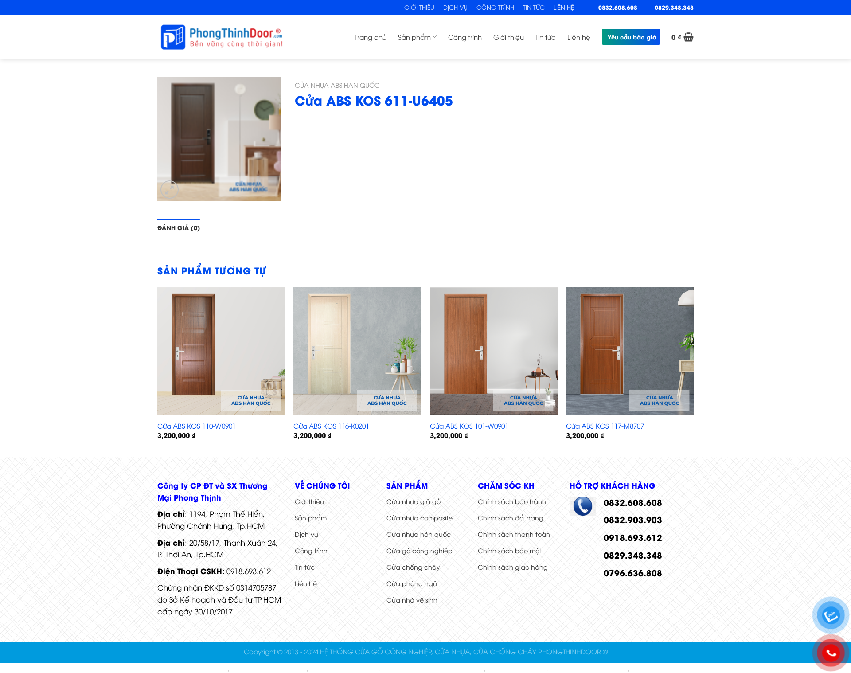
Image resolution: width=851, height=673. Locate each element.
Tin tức (534, 7)
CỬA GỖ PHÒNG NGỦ (661, 669)
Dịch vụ (455, 7)
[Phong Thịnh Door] (221, 36)
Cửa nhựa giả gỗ (413, 501)
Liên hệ (564, 7)
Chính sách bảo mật (510, 550)
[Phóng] (169, 189)
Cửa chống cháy (413, 567)
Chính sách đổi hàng (510, 517)
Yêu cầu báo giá (632, 37)
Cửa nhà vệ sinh (411, 599)
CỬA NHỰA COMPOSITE (194, 669)
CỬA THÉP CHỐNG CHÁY (344, 669)
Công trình (495, 7)
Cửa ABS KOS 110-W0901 (196, 426)
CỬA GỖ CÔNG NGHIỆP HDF (588, 669)
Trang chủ (370, 36)
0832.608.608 (617, 7)
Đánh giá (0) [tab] (178, 227)
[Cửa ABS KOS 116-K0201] (357, 351)
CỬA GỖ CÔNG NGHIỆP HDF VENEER (432, 669)
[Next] (693, 371)
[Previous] (157, 371)
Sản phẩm (414, 36)
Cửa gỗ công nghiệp (419, 550)
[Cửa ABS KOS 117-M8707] (630, 351)
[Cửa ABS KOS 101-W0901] (494, 351)
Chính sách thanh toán (514, 534)
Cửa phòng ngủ (411, 583)
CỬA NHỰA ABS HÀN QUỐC (337, 85)
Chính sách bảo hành (512, 501)
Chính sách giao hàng (513, 567)
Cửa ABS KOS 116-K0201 (331, 426)
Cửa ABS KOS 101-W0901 (469, 426)
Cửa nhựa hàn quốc (418, 534)
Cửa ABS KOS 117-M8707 (605, 426)
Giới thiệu (419, 7)
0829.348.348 (674, 7)
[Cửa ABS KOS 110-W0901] (221, 351)
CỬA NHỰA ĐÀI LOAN (517, 669)
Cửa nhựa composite (419, 517)
